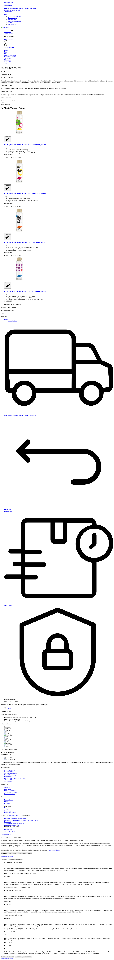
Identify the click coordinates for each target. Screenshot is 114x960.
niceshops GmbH (13, 815)
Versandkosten (12, 19)
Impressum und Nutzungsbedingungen (15, 818)
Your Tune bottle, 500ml (24, 242)
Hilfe (5, 14)
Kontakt (10, 22)
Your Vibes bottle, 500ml (25, 193)
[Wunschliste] (5, 42)
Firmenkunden (8, 776)
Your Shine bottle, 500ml (25, 145)
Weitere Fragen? (8, 781)
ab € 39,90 (20, 8)
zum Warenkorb (8, 5)
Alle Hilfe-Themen (13, 24)
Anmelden (7, 787)
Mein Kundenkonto (9, 770)
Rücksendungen (12, 18)
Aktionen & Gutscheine (11, 780)
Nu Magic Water (12, 321)
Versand (8, 11)
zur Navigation (8, 2)
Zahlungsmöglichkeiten (14, 21)
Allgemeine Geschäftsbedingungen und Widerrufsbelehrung (21, 820)
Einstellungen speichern (7, 956)
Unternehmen (8, 829)
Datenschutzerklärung (54, 850)
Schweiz (6, 809)
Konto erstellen (8, 39)
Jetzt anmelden (8, 33)
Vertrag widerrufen (6, 834)
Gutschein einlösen (9, 794)
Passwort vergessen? (10, 790)
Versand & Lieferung (10, 775)
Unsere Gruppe (8, 800)
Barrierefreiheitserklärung (11, 825)
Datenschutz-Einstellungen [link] (11, 826)
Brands (6, 319)
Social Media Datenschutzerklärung (14, 823)
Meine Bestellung (9, 772)
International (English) (10, 812)
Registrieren (7, 789)
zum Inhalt (7, 4)
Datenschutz (7, 822)
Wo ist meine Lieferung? (11, 792)
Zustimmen (4, 853)
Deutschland (7, 808)
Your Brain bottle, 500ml (25, 291)
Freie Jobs (7, 803)
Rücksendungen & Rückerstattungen (14, 778)
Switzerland (7, 811)
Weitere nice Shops (9, 831)
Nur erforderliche (13, 853)
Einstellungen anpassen (25, 853)
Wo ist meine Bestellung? (15, 16)
